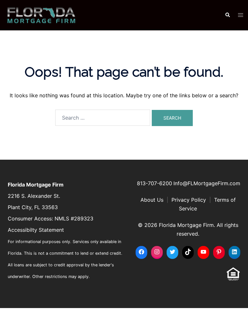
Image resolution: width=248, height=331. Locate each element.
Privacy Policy (188, 200)
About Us (151, 200)
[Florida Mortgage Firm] (41, 14)
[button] (227, 15)
